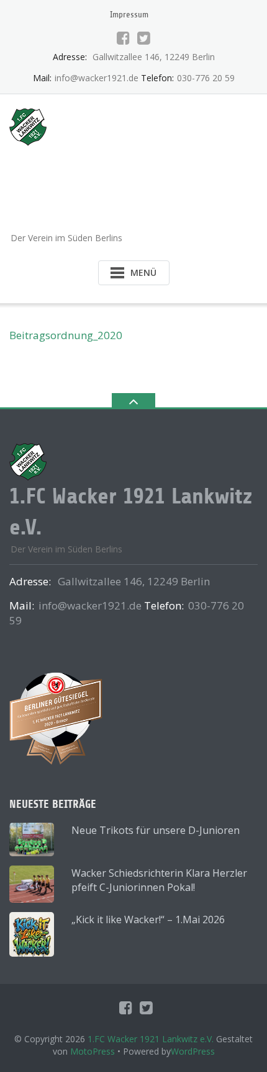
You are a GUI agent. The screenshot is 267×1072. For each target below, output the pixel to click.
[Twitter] (143, 37)
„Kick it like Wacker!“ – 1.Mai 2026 (148, 919)
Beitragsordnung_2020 (65, 335)
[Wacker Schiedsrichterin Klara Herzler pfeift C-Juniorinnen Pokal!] (31, 884)
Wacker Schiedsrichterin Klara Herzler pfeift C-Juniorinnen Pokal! (159, 880)
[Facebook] (123, 37)
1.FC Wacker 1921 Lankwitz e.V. (151, 1039)
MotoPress (92, 1051)
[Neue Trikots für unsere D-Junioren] (31, 839)
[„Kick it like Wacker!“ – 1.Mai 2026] (31, 934)
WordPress (193, 1051)
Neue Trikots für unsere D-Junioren (155, 830)
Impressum (129, 14)
